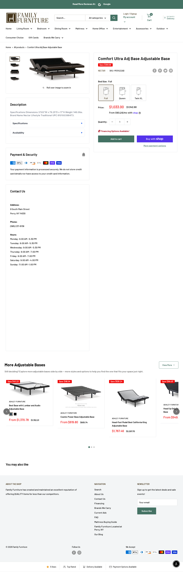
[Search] (114, 18)
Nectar (101, 70)
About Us (99, 494)
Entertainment (120, 28)
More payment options (155, 145)
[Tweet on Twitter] (165, 70)
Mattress (79, 28)
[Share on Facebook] (155, 70)
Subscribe (147, 511)
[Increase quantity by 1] (127, 122)
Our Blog (98, 534)
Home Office (99, 28)
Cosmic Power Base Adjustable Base (77, 417)
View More (167, 365)
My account (129, 17)
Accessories (142, 28)
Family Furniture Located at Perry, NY (108, 528)
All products (19, 47)
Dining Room (61, 28)
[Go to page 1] (89, 447)
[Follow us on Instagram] (79, 552)
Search (97, 489)
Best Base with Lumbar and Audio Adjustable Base (24, 407)
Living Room (23, 28)
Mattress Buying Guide (105, 522)
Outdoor (161, 28)
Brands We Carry (52, 37)
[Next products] (176, 411)
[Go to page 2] (91, 447)
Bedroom (41, 28)
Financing (99, 503)
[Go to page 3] (94, 447)
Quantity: (102, 121)
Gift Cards (34, 37)
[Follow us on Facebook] (74, 552)
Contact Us (99, 498)
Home (9, 28)
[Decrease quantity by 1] (112, 122)
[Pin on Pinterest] (160, 70)
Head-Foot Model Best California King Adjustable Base (129, 424)
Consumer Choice (15, 37)
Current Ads (100, 512)
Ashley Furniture (17, 401)
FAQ (96, 517)
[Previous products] (6, 411)
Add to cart (116, 139)
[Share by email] (171, 70)
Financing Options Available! (115, 131)
